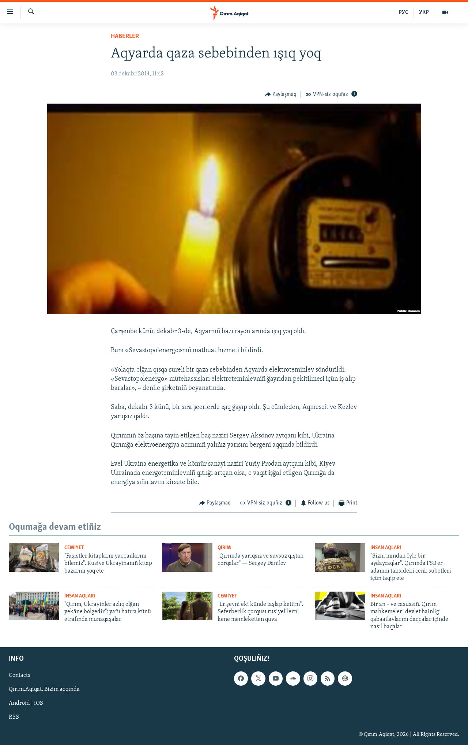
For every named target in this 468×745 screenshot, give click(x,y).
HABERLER (125, 36)
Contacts (19, 676)
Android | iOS (26, 704)
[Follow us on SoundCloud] (293, 679)
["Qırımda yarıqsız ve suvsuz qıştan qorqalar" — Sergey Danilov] (187, 557)
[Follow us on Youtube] (276, 679)
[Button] (281, 94)
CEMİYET (74, 548)
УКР (424, 12)
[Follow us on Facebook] (241, 679)
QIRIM (224, 548)
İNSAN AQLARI (385, 548)
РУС (403, 12)
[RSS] (328, 679)
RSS (14, 717)
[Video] (445, 12)
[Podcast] (345, 679)
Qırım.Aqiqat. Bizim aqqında (44, 690)
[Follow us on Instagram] (310, 679)
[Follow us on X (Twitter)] (258, 679)
